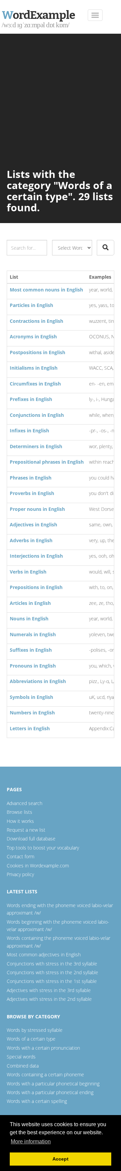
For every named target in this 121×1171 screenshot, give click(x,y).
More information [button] (31, 1141)
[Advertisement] (60, 97)
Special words (21, 1056)
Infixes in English (29, 430)
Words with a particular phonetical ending (50, 1092)
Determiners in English (36, 446)
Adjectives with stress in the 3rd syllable (49, 990)
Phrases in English (30, 477)
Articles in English (30, 603)
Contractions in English (36, 321)
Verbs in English (28, 571)
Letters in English (30, 728)
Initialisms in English (33, 368)
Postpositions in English (37, 352)
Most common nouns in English (46, 289)
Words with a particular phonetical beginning (53, 1083)
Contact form (20, 856)
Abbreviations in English (38, 681)
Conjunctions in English (37, 415)
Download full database (31, 838)
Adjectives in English (33, 524)
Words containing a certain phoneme (45, 1074)
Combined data (23, 1065)
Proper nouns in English (37, 509)
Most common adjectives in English (44, 954)
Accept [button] (60, 1159)
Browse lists (19, 812)
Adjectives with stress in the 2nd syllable (49, 999)
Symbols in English (31, 697)
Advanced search (24, 803)
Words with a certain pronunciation (43, 1048)
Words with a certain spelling (37, 1101)
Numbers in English (32, 712)
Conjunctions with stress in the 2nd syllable (52, 972)
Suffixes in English (31, 650)
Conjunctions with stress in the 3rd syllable (52, 963)
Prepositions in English (36, 587)
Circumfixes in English (35, 383)
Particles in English (31, 305)
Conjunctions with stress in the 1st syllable (52, 981)
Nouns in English (29, 618)
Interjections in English (36, 556)
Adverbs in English (31, 540)
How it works (20, 821)
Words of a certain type (31, 1039)
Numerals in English (33, 634)
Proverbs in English (32, 493)
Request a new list (26, 830)
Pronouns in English (33, 665)
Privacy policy (20, 874)
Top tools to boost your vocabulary (43, 847)
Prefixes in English (31, 399)
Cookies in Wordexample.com (38, 865)
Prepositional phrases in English (47, 462)
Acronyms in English (33, 336)
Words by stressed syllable (35, 1030)
